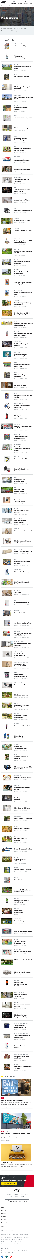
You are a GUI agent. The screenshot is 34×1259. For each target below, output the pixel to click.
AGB (8, 1253)
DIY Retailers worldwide (17, 1239)
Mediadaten (15, 1253)
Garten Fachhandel (5, 1239)
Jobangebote (4, 1230)
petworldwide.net (24, 1234)
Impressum (4, 1250)
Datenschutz (13, 1250)
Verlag (21, 1230)
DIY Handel (26, 1237)
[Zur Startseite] (17, 1190)
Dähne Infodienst (18, 1237)
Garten (3, 1216)
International (5, 1223)
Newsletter (13, 3)
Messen (4, 1220)
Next (31, 5)
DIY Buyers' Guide (5, 1241)
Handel (3, 1210)
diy (2, 1237)
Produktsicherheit (23, 1250)
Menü (31, 3)
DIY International (8, 1237)
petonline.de (15, 1234)
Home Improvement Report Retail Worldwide (11, 1243)
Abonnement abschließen (18, 1201)
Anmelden (25, 3)
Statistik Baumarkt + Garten (17, 1241)
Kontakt (3, 1253)
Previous (3, 5)
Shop (17, 1230)
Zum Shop (19, 3)
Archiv (3, 1226)
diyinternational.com (6, 1234)
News (3, 1207)
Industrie (4, 1213)
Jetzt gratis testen (9, 1183)
